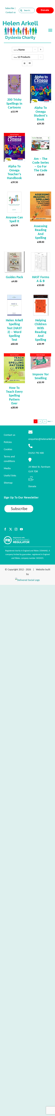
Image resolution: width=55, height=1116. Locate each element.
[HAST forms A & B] (40, 253)
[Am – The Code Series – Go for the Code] (40, 135)
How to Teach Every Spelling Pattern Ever (14, 395)
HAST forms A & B (40, 279)
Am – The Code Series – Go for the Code (40, 164)
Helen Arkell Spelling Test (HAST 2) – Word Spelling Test (14, 330)
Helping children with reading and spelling (41, 330)
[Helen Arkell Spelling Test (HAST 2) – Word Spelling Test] (14, 296)
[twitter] (10, 529)
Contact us (11, 12)
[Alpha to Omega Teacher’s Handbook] (14, 135)
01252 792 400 (36, 452)
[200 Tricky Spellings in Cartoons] (14, 76)
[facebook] (5, 529)
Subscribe (9, 8)
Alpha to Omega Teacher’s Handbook (14, 172)
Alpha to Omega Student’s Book (40, 113)
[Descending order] (40, 49)
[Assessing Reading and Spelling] (40, 193)
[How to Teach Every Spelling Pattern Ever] (14, 355)
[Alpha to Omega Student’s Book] (40, 76)
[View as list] (29, 63)
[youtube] (21, 529)
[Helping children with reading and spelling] (40, 296)
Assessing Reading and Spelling (40, 232)
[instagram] (16, 529)
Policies (8, 442)
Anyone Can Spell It (14, 219)
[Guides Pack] (14, 253)
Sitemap (8, 482)
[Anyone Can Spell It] (14, 193)
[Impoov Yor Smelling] (40, 355)
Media (7, 468)
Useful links (10, 475)
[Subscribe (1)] (27, 505)
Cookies (8, 449)
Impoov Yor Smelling (40, 376)
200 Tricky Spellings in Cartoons (14, 103)
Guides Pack (14, 277)
